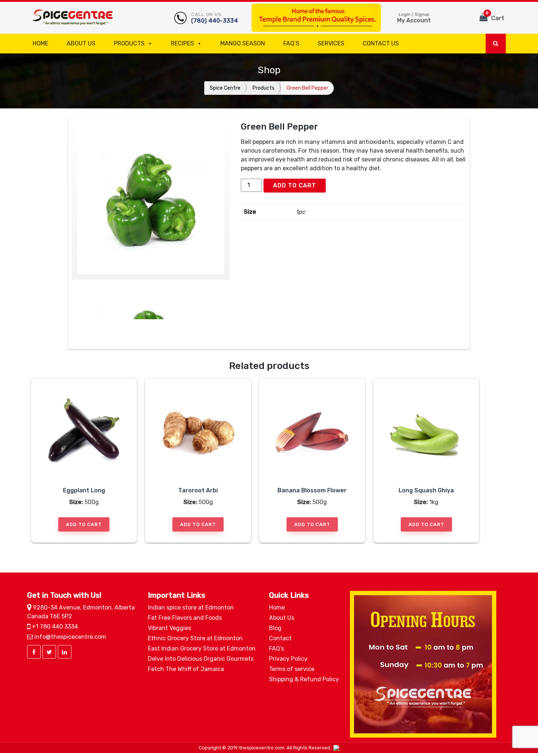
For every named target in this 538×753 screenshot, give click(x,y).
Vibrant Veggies (169, 628)
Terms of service (291, 669)
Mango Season (242, 43)
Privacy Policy (288, 658)
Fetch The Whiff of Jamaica (186, 669)
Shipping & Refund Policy (304, 679)
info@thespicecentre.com (69, 636)
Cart (495, 16)
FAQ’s (291, 43)
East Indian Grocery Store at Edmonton (201, 648)
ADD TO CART (294, 185)
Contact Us (381, 43)
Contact (280, 638)
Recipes (182, 43)
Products (129, 43)
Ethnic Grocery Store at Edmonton (195, 638)
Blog (275, 628)
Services (331, 43)
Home (40, 43)
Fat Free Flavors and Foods (185, 617)
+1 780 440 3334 (54, 626)
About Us (81, 43)
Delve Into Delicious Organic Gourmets (201, 658)
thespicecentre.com (261, 747)
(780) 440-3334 (214, 18)
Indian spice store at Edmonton (191, 607)
